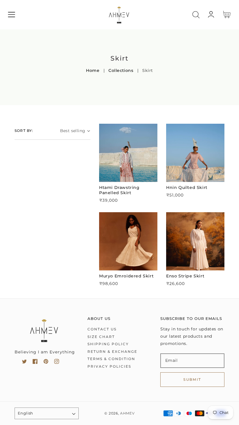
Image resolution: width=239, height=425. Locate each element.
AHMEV (127, 413)
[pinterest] (45, 362)
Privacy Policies (109, 366)
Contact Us (102, 329)
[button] (11, 14)
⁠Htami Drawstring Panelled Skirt (119, 190)
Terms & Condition (111, 359)
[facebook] (35, 362)
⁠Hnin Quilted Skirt (187, 187)
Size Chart (101, 336)
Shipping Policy (108, 344)
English (25, 413)
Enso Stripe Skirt (185, 276)
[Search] (196, 14)
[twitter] (24, 362)
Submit (192, 379)
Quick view (128, 176)
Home (92, 70)
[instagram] (56, 362)
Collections (120, 70)
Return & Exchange (112, 351)
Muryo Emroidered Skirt (126, 276)
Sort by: (24, 130)
